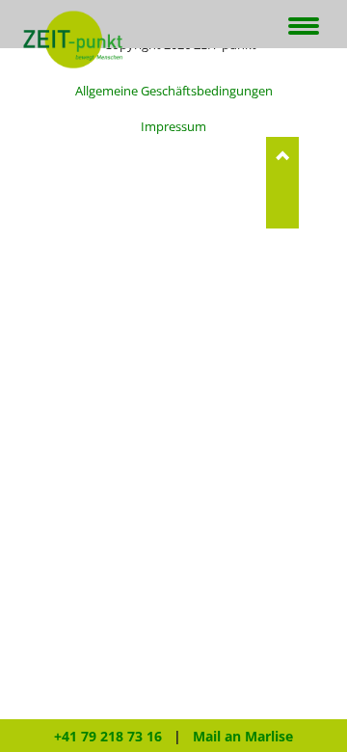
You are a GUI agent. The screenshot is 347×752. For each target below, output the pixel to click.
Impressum (173, 126)
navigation (304, 27)
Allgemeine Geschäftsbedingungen (174, 90)
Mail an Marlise (243, 736)
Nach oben (282, 182)
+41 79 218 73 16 (108, 736)
